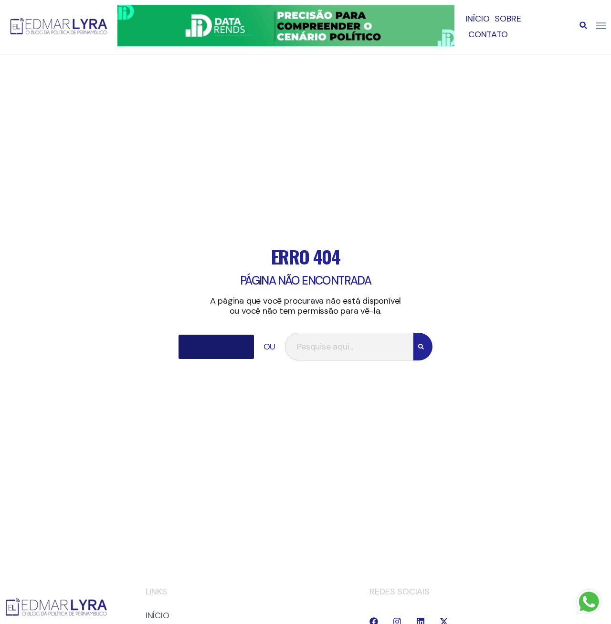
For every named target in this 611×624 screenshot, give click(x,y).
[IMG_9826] (285, 43)
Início (478, 18)
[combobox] (349, 346)
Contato (488, 34)
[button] (583, 25)
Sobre (508, 18)
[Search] (422, 346)
